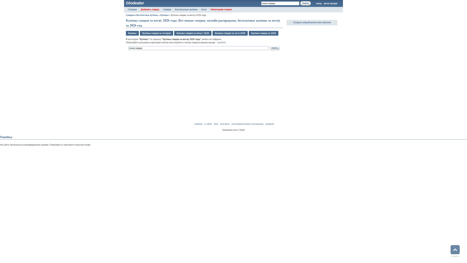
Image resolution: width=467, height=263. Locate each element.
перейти (221, 42)
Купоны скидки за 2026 (263, 33)
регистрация (330, 3)
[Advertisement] (168, 70)
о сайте (208, 124)
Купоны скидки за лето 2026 (230, 33)
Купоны (164, 15)
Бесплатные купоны (186, 9)
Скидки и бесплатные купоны (142, 15)
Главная (132, 9)
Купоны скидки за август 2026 (193, 33)
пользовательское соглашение (247, 124)
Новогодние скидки (221, 9)
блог (216, 124)
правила (269, 124)
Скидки (167, 9)
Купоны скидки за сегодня (156, 33)
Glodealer (135, 3)
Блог (204, 9)
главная (198, 124)
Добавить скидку (150, 9)
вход (319, 3)
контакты (225, 124)
